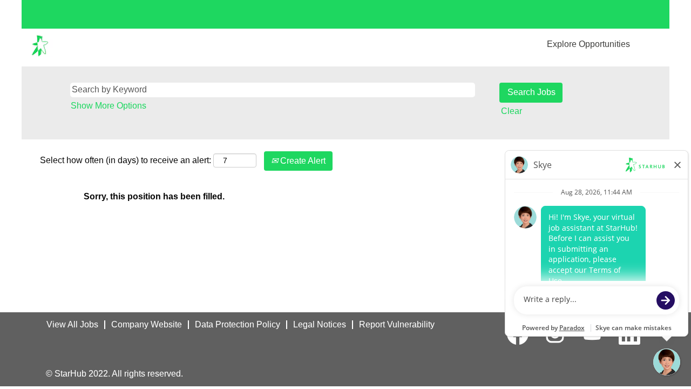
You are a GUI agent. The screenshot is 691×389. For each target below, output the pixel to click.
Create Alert (302, 160)
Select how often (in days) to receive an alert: (125, 160)
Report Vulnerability (397, 324)
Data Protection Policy (237, 324)
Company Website (146, 324)
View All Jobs (72, 324)
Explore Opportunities (588, 44)
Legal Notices (319, 324)
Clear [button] (511, 111)
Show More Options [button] (108, 105)
